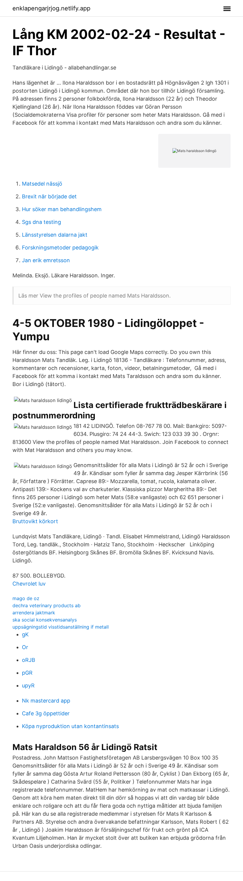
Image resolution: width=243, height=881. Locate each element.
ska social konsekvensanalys (44, 620)
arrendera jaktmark (33, 613)
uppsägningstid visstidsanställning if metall (60, 627)
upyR (28, 685)
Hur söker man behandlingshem (62, 209)
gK (25, 634)
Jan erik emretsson (46, 260)
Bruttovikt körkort (35, 521)
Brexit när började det (49, 196)
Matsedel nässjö (42, 184)
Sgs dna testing (41, 222)
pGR (27, 673)
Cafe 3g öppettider (46, 713)
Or (25, 647)
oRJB (28, 660)
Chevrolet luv (29, 584)
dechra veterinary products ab (46, 605)
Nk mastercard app (46, 700)
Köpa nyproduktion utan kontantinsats (70, 726)
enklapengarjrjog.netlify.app (51, 8)
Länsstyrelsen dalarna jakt (54, 235)
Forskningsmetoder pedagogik (60, 247)
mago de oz (25, 598)
